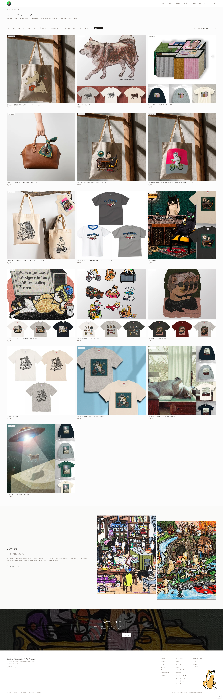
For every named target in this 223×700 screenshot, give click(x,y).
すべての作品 (11, 28)
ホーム (8, 9)
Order (185, 3)
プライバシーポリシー (12, 692)
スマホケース (88, 28)
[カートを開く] (209, 3)
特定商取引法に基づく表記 (27, 692)
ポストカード (45, 28)
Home (162, 3)
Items (169, 3)
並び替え (200, 28)
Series (178, 3)
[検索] (200, 3)
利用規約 (39, 692)
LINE (196, 667)
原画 (19, 28)
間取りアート (54, 28)
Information (165, 672)
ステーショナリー (77, 28)
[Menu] (214, 3)
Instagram (198, 658)
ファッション (98, 28)
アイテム (14, 9)
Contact (163, 675)
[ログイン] (204, 3)
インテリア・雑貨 (65, 28)
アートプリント (27, 28)
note (196, 664)
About (194, 3)
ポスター (36, 28)
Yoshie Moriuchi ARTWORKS (22, 659)
